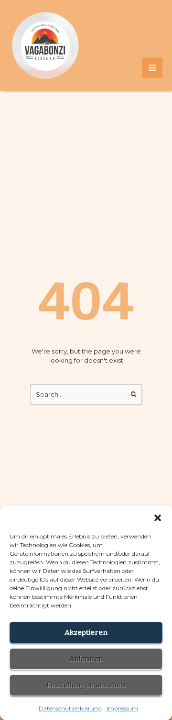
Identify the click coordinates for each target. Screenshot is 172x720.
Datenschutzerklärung (70, 708)
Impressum (122, 708)
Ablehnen (86, 658)
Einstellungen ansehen (86, 685)
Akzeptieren (86, 632)
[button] (157, 518)
